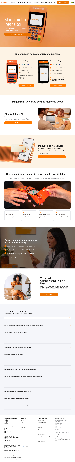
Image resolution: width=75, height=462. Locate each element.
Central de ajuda (41, 420)
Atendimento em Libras (62, 442)
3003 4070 (57, 421)
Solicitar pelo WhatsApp (16, 34)
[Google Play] (8, 431)
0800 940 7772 (58, 430)
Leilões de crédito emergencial (44, 436)
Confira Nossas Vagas (7, 455)
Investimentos (23, 427)
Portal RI (22, 422)
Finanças (13, 2)
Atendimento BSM (41, 441)
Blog (22, 429)
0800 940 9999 (58, 427)
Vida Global (36, 2)
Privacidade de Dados (24, 455)
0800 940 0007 (58, 424)
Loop (42, 2)
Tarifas (19, 455)
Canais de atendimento (42, 422)
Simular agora (18, 122)
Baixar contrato (49, 294)
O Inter (22, 420)
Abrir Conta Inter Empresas (52, 156)
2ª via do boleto (41, 429)
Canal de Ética (38, 455)
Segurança (40, 427)
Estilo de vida (20, 2)
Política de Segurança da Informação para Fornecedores (61, 455)
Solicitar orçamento (26, 85)
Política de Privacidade (31, 455)
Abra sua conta (63, 2)
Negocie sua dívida (41, 434)
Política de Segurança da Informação (46, 455)
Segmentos (28, 2)
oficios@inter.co (58, 434)
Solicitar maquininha (9, 257)
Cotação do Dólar (14, 455)
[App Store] (8, 428)
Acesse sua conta (49, 2)
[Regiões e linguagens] (73, 2)
